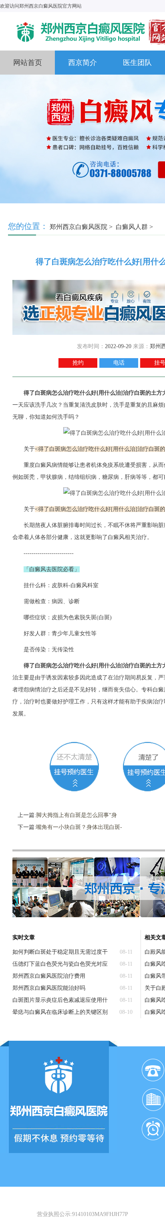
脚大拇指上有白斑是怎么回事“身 (76, 815)
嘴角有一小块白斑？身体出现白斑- (79, 827)
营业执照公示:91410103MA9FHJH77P (82, 1214)
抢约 (78, 363)
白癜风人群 (132, 226)
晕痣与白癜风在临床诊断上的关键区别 (60, 1012)
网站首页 (27, 63)
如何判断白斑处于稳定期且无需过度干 (60, 952)
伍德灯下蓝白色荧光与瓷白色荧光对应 (60, 964)
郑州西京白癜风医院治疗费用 (48, 976)
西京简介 (82, 63)
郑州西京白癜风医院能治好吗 (48, 988)
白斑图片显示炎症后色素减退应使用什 (60, 1000)
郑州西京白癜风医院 (78, 226)
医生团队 (137, 63)
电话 (119, 363)
